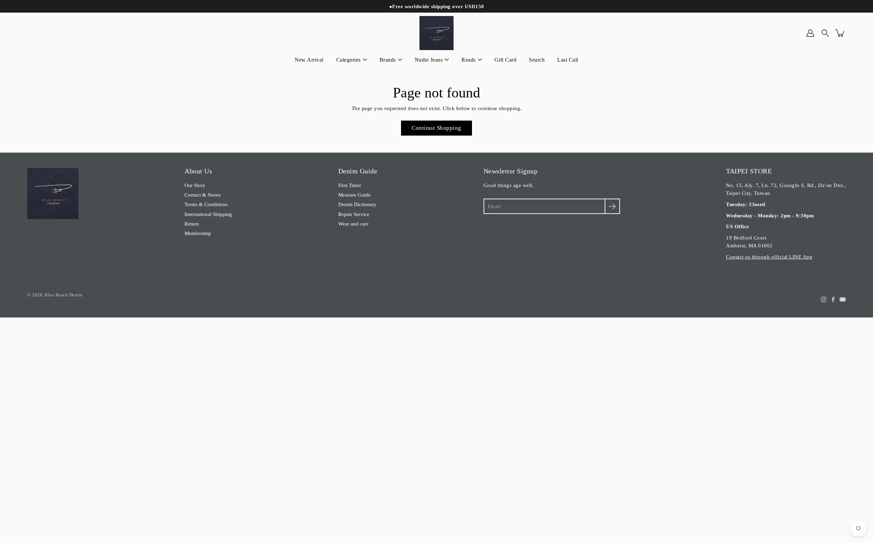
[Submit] (612, 206)
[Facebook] (833, 299)
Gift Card (505, 60)
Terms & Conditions (205, 204)
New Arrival (309, 60)
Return (191, 224)
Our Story (194, 185)
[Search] (825, 33)
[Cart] (840, 33)
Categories (348, 60)
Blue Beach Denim (63, 294)
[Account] (810, 33)
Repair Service (353, 214)
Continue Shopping (436, 128)
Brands (388, 60)
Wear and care (353, 224)
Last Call (567, 60)
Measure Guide (354, 195)
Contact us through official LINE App (769, 257)
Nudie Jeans (429, 60)
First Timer (349, 185)
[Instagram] (823, 299)
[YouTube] (843, 299)
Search (537, 60)
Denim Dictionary (357, 204)
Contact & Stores (202, 195)
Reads (468, 60)
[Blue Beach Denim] (436, 33)
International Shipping (208, 214)
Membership (197, 233)
